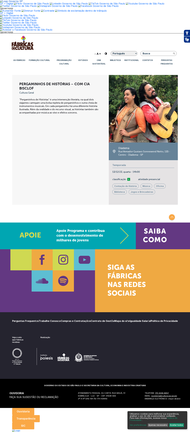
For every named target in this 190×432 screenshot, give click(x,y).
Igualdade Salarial (140, 320)
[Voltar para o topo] (172, 217)
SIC (23, 425)
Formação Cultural (39, 60)
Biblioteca (115, 60)
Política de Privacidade (164, 320)
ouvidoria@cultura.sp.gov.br (164, 396)
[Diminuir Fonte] (31, 10)
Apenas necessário (157, 425)
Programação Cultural (64, 62)
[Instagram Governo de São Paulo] (57, 5)
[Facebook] (42, 259)
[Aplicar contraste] (47, 10)
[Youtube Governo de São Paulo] (19, 24)
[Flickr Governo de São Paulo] (17, 15)
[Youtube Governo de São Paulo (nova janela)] (145, 3)
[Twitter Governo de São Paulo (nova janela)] (18, 5)
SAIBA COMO (155, 236)
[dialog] (157, 420)
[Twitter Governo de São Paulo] (18, 22)
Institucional (131, 60)
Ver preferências (138, 425)
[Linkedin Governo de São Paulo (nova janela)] (69, 3)
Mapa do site (122, 320)
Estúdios (83, 60)
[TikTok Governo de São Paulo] (18, 20)
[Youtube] (84, 259)
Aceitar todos (176, 425)
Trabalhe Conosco (50, 320)
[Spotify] (63, 281)
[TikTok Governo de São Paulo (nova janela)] (107, 3)
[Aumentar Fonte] (10, 10)
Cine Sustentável (99, 62)
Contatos (147, 60)
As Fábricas (19, 60)
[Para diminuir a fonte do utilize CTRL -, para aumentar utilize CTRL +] (98, 53)
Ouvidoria (23, 411)
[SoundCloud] (42, 281)
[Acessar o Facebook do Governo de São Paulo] (26, 29)
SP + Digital (6, 3)
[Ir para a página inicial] (23, 49)
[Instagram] (63, 259)
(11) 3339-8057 (162, 393)
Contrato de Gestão (102, 320)
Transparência (25, 418)
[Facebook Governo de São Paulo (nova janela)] (98, 5)
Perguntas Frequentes (167, 62)
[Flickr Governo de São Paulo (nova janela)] (31, 3)
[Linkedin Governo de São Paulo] (19, 17)
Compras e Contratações (76, 320)
